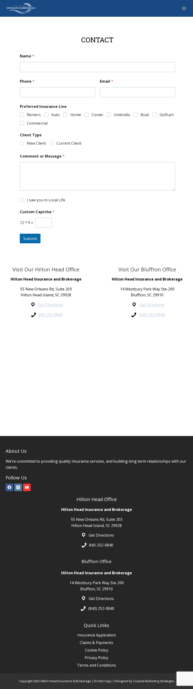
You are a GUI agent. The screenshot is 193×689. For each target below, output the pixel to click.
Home (75, 114)
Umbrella (122, 114)
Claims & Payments (96, 642)
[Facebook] (9, 487)
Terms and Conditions (96, 665)
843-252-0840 (51, 314)
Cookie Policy (96, 650)
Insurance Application (96, 635)
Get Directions (50, 304)
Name (27, 56)
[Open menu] (184, 8)
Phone (27, 81)
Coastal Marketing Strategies (153, 681)
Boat (145, 114)
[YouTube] (27, 487)
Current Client (68, 143)
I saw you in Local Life (46, 200)
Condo (97, 114)
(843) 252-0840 (152, 314)
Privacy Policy (96, 657)
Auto (55, 114)
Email (106, 81)
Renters (34, 114)
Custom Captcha (37, 212)
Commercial (37, 123)
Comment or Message (42, 156)
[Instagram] (18, 487)
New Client (36, 143)
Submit (30, 238)
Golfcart (167, 114)
